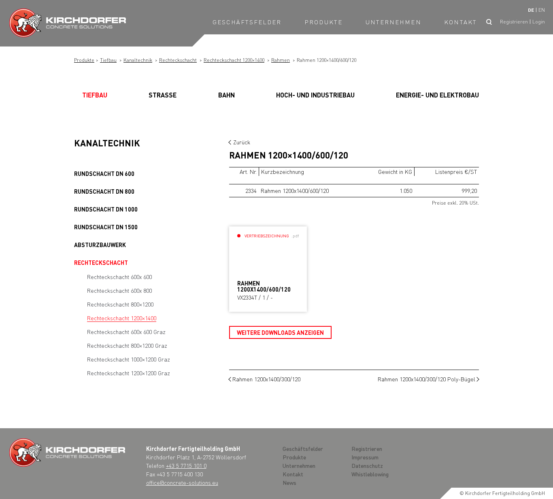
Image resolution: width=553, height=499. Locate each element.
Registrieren (514, 22)
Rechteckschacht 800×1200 (120, 304)
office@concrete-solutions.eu (182, 482)
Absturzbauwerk (100, 244)
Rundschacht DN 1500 (106, 226)
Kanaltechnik (137, 60)
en (541, 10)
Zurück (241, 142)
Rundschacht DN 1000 (106, 209)
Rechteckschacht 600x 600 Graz (126, 331)
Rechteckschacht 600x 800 (119, 290)
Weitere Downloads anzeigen (280, 332)
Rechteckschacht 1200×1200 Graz (128, 372)
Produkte (323, 22)
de (531, 10)
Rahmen (280, 60)
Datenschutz (367, 465)
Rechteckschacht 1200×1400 (234, 60)
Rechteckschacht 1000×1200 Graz (128, 359)
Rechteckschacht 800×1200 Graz (127, 345)
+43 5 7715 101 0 (186, 465)
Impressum (365, 457)
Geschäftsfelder (247, 22)
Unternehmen (393, 22)
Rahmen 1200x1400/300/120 (266, 379)
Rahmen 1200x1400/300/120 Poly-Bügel (426, 379)
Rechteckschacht (178, 60)
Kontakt (460, 22)
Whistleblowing (370, 474)
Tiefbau (108, 60)
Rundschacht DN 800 (104, 191)
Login (538, 22)
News (289, 482)
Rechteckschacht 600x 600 (119, 276)
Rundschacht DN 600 (104, 173)
